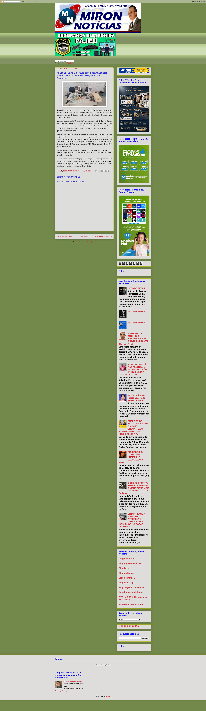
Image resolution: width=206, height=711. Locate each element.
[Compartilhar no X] (104, 171)
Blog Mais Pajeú (127, 582)
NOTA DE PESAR (136, 288)
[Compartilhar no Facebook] (106, 171)
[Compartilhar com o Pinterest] (108, 171)
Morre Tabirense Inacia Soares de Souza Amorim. (136, 398)
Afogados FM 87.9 (128, 558)
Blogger (107, 696)
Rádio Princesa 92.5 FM (131, 604)
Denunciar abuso (129, 626)
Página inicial (85, 236)
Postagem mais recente (65, 236)
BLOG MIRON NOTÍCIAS (74, 681)
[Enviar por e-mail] (100, 171)
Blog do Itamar (126, 573)
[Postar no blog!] (102, 171)
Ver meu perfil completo (62, 691)
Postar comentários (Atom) (87, 242)
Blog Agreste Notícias (130, 563)
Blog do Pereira (127, 578)
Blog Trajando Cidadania (131, 587)
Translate (70, 63)
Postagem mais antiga (103, 236)
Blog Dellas (124, 568)
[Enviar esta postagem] (96, 171)
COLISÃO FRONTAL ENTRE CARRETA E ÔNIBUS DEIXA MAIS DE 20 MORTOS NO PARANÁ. (134, 488)
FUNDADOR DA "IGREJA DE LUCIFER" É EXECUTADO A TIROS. (131, 457)
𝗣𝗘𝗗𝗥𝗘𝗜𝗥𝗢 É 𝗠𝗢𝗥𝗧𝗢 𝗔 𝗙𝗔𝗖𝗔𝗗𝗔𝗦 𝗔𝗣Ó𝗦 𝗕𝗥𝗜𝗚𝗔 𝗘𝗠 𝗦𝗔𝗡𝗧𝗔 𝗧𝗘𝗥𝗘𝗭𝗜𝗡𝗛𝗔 (133, 338)
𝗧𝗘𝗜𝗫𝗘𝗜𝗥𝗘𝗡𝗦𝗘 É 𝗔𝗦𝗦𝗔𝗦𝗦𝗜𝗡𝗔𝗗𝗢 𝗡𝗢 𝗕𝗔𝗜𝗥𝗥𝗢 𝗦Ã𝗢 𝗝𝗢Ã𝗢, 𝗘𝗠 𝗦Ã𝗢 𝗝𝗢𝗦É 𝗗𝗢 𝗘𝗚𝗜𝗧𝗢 (133, 369)
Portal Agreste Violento (130, 592)
